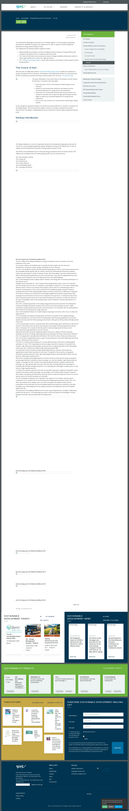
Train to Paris (87, 100)
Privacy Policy (20, 796)
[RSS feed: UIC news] (121, 620)
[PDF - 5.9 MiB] (43, 432)
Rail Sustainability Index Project (93, 89)
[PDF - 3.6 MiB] (47, 214)
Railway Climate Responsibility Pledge (95, 59)
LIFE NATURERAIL (19, 678)
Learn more (118, 806)
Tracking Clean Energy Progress (31, 60)
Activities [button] (48, 7)
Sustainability (25, 18)
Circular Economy (88, 42)
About (51, 768)
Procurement (53, 782)
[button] (109, 7)
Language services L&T (78, 771)
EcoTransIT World (90, 56)
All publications (37, 702)
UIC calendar (49, 616)
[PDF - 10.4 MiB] (22, 561)
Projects (51, 774)
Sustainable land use (89, 73)
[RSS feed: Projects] (124, 668)
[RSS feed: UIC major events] (51, 620)
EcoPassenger (89, 52)
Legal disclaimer (20, 793)
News (50, 776)
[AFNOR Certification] (103, 770)
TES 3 (57, 677)
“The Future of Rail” (67, 75)
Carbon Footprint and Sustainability (95, 49)
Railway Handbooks (71, 37)
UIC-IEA (87, 63)
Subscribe (54, 702)
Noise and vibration (89, 66)
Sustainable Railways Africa (91, 96)
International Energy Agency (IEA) (49, 71)
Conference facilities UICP (78, 774)
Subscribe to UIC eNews (111, 620)
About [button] (33, 7)
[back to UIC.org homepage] (21, 7)
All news (106, 616)
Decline (111, 806)
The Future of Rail (71, 35)
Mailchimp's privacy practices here (94, 751)
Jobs (50, 779)
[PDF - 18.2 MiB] (23, 578)
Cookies (18, 798)
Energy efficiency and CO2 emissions (40, 18)
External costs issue (89, 86)
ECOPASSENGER (110, 677)
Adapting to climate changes (92, 79)
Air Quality (86, 39)
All (41, 616)
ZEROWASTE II (35, 677)
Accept (105, 806)
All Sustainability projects (112, 668)
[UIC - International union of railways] (21, 767)
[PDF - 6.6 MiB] (44, 510)
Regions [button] (63, 7)
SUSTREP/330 (84, 677)
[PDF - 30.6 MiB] (21, 592)
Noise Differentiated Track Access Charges (97, 69)
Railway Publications (77, 768)
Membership (52, 771)
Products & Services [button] (84, 7)
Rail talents (44, 620)
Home (17, 18)
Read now (73, 656)
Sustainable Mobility (89, 93)
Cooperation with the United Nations (94, 82)
